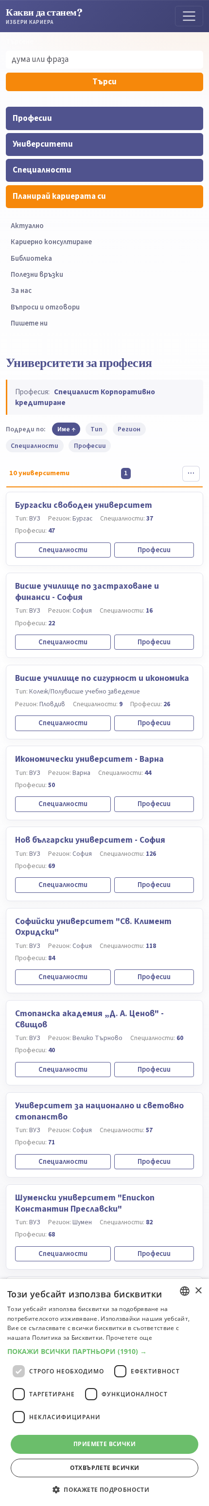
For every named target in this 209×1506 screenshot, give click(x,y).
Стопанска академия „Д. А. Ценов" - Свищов (89, 1019)
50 (51, 785)
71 (51, 1142)
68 (51, 1234)
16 (149, 610)
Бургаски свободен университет (83, 505)
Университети (43, 144)
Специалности (42, 170)
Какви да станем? (44, 16)
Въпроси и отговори (45, 307)
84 (51, 958)
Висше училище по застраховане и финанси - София (87, 591)
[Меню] (189, 16)
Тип (96, 429)
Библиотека (31, 258)
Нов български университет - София (90, 840)
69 (51, 865)
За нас (21, 291)
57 (149, 1130)
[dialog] (104, 1392)
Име (63, 429)
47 (51, 530)
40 (51, 1050)
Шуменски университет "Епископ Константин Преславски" (85, 1203)
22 (51, 623)
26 (166, 704)
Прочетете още (129, 1337)
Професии (32, 118)
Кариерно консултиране (51, 242)
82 (149, 1222)
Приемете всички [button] (104, 1444)
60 (179, 1038)
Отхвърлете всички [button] (104, 1468)
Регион (129, 429)
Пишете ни (29, 323)
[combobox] (185, 1291)
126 (151, 853)
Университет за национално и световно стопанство (99, 1111)
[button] (104, 1351)
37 (149, 518)
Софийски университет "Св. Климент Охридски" (93, 927)
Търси (104, 82)
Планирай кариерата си (59, 196)
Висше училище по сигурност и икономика (102, 678)
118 (151, 945)
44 (147, 772)
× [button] (198, 1290)
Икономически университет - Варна (89, 759)
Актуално (27, 226)
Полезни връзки (37, 275)
